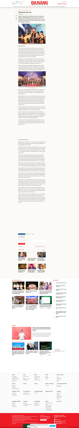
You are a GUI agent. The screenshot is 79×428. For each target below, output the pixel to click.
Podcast (47, 401)
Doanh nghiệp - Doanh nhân (27, 404)
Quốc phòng (14, 394)
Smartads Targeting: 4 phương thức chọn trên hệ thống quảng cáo (45, 352)
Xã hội (18, 6)
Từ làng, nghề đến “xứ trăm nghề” (60, 317)
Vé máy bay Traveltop (57, 349)
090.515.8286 (65, 3)
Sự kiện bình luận (37, 401)
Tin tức (47, 404)
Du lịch (24, 6)
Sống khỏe (13, 386)
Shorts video (59, 401)
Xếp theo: (36, 246)
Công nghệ (47, 385)
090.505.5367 (60, 3)
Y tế (36, 6)
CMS (59, 427)
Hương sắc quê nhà (48, 406)
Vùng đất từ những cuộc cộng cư (61, 308)
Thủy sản (13, 404)
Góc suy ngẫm (36, 404)
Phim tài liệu (58, 395)
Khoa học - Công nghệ (51, 6)
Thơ (57, 376)
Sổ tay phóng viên (37, 405)
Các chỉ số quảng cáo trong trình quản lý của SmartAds (46, 306)
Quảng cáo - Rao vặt (49, 391)
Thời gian (39, 246)
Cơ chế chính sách (25, 405)
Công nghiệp (36, 378)
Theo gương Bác (14, 377)
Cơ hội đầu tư (25, 401)
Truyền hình (59, 391)
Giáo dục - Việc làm (26, 376)
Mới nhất (21, 3)
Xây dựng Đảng (14, 376)
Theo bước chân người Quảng (60, 6)
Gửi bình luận (22, 243)
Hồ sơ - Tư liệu (59, 385)
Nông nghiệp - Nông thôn (16, 401)
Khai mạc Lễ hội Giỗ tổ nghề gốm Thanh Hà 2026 (61, 297)
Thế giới (45, 6)
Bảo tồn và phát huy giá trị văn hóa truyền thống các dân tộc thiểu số (61, 312)
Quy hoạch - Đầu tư (37, 376)
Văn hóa (58, 381)
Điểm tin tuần (58, 397)
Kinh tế (21, 6)
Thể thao (42, 6)
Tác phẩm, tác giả (59, 378)
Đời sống (39, 6)
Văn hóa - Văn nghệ (32, 6)
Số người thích (44, 246)
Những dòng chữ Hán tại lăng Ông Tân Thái (61, 305)
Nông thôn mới (14, 406)
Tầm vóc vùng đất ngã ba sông (61, 282)
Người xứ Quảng (59, 386)
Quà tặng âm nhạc (48, 407)
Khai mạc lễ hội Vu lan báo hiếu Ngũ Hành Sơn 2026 (61, 293)
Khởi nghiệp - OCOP (37, 377)
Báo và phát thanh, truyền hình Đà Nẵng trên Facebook (61, 421)
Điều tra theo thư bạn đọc (26, 394)
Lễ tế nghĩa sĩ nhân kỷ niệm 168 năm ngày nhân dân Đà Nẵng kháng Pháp (18, 292)
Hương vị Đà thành (59, 396)
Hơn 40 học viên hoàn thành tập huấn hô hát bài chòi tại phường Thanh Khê (46, 292)
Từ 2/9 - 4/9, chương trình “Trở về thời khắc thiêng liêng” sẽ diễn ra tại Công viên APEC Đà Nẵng (31, 307)
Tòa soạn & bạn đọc (26, 391)
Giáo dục (27, 6)
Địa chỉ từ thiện (14, 387)
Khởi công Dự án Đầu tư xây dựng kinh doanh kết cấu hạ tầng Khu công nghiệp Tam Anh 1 (18, 352)
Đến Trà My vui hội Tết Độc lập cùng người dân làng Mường (18, 307)
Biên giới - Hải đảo (14, 395)
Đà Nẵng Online (58, 419)
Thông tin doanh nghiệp (38, 391)
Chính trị (15, 6)
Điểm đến (47, 377)
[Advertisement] (32, 132)
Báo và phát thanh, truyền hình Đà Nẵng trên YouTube (61, 423)
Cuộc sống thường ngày (15, 388)
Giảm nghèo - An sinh (26, 378)
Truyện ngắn (58, 377)
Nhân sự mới (14, 381)
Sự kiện (47, 378)
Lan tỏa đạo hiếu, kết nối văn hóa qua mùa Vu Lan (61, 301)
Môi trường (13, 385)
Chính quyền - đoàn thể (15, 378)
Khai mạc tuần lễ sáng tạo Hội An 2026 (31, 291)
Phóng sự (58, 394)
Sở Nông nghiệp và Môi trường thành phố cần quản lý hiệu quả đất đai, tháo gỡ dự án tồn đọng (41, 329)
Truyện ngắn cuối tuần (49, 405)
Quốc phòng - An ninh (15, 391)
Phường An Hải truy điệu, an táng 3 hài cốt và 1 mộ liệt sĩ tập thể (32, 352)
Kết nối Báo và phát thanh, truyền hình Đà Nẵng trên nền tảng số (60, 416)
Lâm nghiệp (13, 405)
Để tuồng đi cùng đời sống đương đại (60, 286)
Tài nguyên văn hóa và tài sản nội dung (61, 290)
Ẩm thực (47, 376)
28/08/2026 (15, 3)
